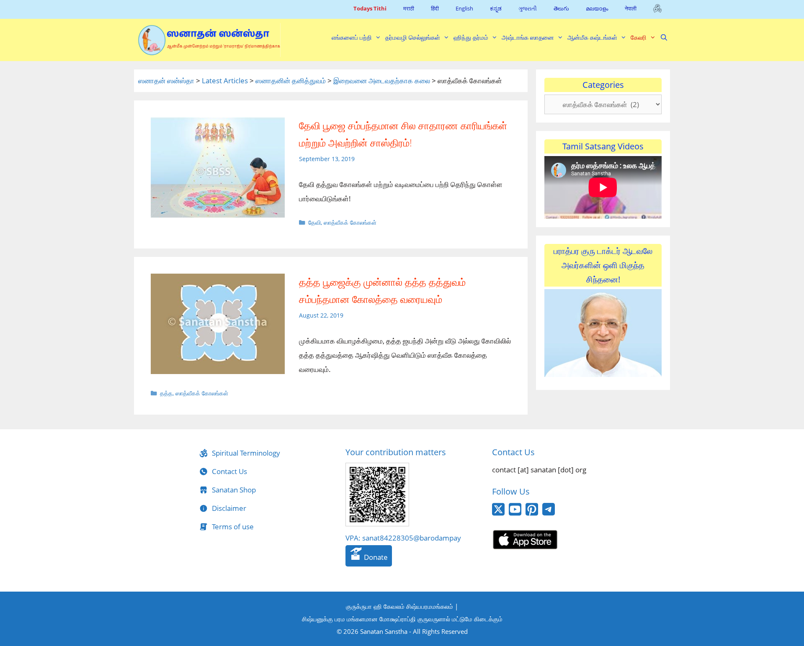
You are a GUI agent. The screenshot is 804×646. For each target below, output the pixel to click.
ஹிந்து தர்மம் (471, 37)
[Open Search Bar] (664, 37)
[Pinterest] (532, 513)
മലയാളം (597, 8)
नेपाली (630, 8)
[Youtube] (515, 513)
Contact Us (229, 471)
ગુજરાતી (527, 8)
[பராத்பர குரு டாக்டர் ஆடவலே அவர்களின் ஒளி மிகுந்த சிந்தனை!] (603, 374)
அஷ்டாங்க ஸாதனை (528, 37)
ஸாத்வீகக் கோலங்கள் (350, 222)
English (464, 8)
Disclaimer (229, 508)
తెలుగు (561, 8)
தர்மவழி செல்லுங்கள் (412, 37)
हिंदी (435, 8)
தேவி (314, 222)
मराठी (408, 8)
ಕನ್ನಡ (496, 8)
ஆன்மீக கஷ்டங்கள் (592, 37)
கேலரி (639, 37)
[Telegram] (548, 513)
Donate (375, 557)
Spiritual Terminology (246, 453)
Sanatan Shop (234, 490)
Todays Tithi (370, 8)
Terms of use (233, 526)
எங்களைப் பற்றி (352, 37)
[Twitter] (498, 513)
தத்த (166, 393)
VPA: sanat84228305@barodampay (403, 538)
